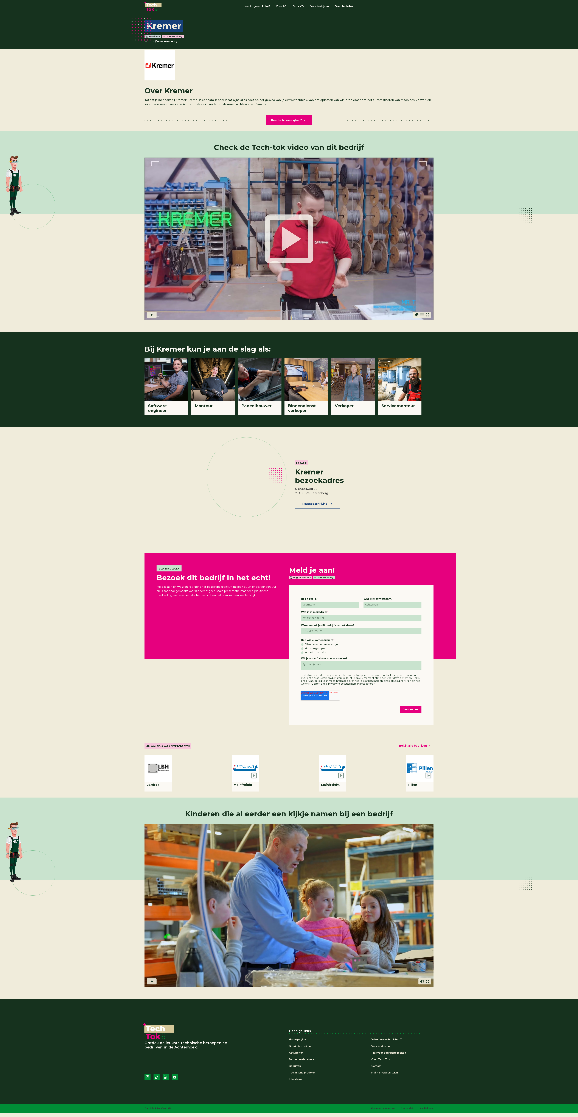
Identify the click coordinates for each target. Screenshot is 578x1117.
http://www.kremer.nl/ (163, 41)
